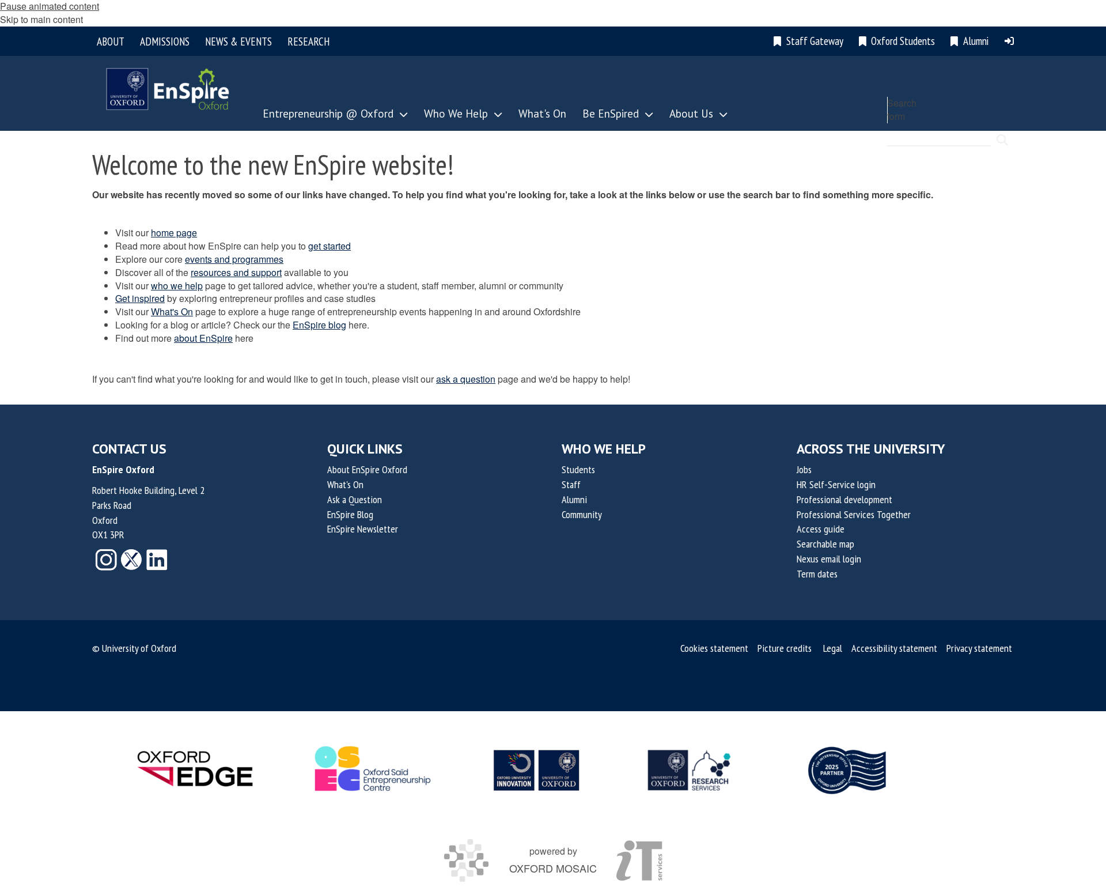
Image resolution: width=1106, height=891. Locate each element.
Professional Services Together (854, 514)
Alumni (574, 499)
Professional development (844, 499)
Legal (832, 648)
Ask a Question (354, 499)
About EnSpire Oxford (367, 469)
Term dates (817, 573)
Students (578, 469)
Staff (571, 484)
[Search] (1002, 134)
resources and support (236, 272)
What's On (172, 311)
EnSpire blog (319, 324)
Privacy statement (979, 648)
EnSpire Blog (350, 514)
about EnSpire (203, 338)
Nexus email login (829, 558)
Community (582, 514)
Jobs (804, 469)
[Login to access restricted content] (1009, 41)
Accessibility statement (894, 648)
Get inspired (140, 298)
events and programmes (234, 259)
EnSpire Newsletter (362, 528)
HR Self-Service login (836, 484)
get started (329, 245)
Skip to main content (41, 19)
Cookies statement (714, 648)
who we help (177, 285)
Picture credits (784, 648)
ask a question (465, 379)
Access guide (820, 528)
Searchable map (825, 543)
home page (174, 232)
